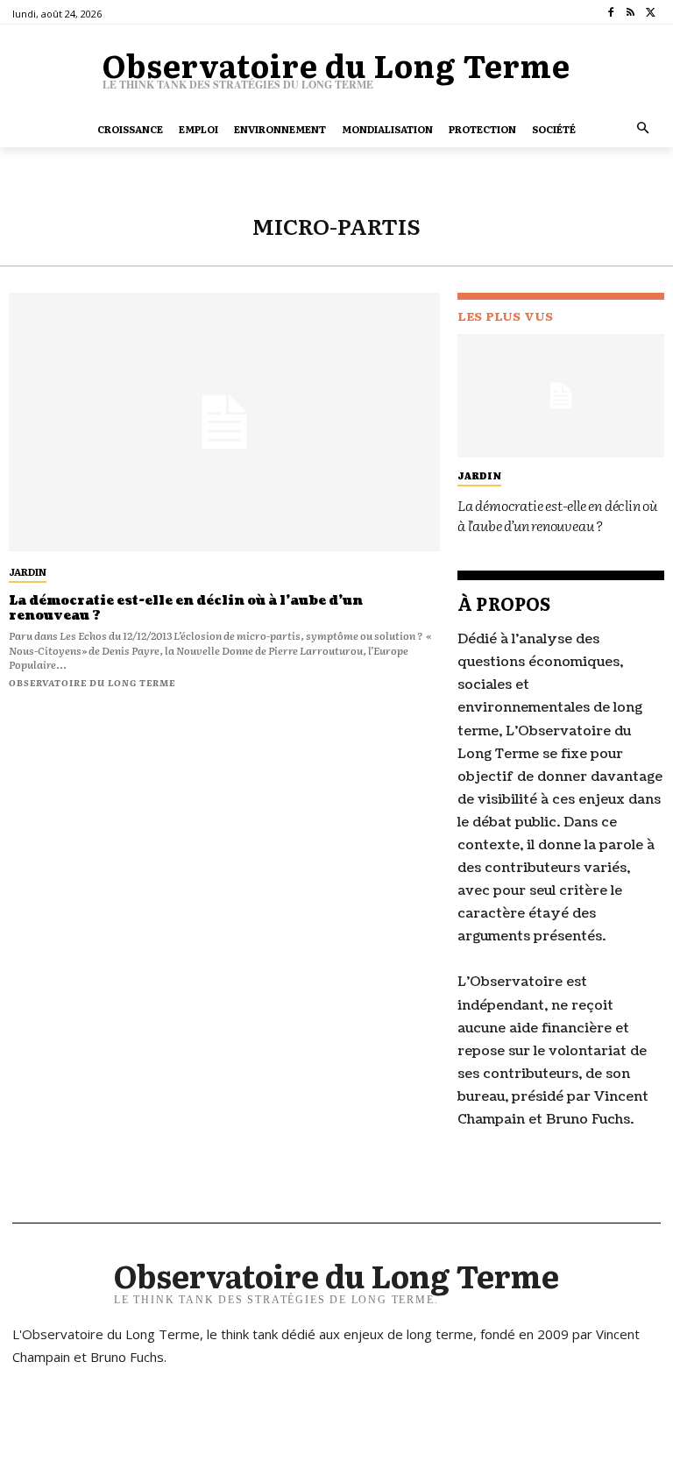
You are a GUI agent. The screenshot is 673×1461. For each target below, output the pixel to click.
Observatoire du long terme (92, 682)
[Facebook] (611, 13)
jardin (27, 571)
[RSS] (630, 13)
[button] (644, 129)
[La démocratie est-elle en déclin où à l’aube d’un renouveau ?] (224, 422)
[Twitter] (651, 13)
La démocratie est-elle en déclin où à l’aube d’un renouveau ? (186, 608)
